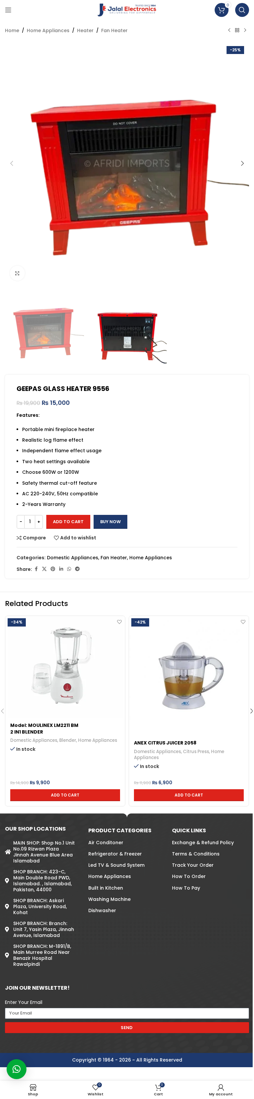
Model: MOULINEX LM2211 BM (44, 725)
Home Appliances (48, 30)
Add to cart (68, 522)
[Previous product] (229, 30)
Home (12, 30)
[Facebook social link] (36, 569)
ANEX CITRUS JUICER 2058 (165, 743)
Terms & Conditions (196, 854)
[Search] (242, 10)
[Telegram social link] (77, 569)
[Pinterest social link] (53, 569)
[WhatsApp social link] (69, 569)
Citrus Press (196, 751)
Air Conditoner (105, 842)
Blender (67, 740)
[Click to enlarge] (17, 273)
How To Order (189, 876)
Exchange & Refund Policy (203, 842)
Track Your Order (193, 865)
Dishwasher (102, 910)
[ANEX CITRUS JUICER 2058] (189, 676)
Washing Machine (109, 899)
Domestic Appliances (72, 557)
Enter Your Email (23, 1002)
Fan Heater (114, 30)
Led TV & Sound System (116, 865)
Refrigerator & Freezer (115, 854)
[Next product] (245, 30)
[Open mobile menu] (8, 10)
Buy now (110, 522)
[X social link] (44, 569)
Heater (85, 30)
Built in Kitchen (105, 887)
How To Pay (186, 887)
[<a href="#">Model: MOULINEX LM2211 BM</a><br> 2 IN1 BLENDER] (65, 667)
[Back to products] (237, 30)
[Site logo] (127, 9)
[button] (11, 163)
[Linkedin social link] (61, 569)
